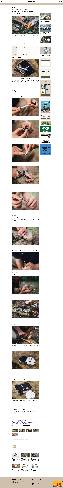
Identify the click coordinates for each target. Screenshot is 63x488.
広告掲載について (19, 481)
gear (16, 9)
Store (33, 3)
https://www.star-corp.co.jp (26, 425)
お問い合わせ (15, 481)
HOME (12, 9)
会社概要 (13, 481)
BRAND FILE (34, 484)
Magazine (37, 3)
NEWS (14, 9)
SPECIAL (26, 3)
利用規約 (23, 481)
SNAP (30, 3)
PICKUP (22, 3)
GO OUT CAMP (42, 3)
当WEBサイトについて (14, 482)
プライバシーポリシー (27, 481)
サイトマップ (18, 482)
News (19, 3)
